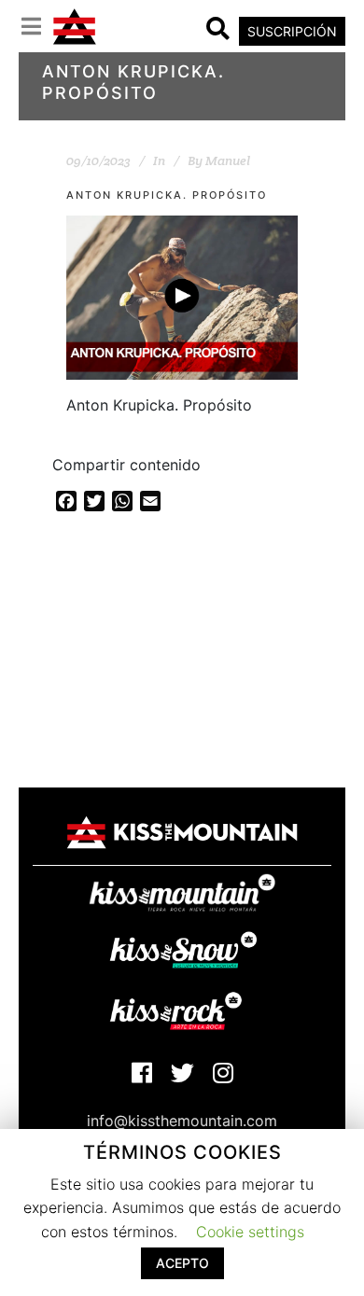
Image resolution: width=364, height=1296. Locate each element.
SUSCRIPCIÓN (292, 31)
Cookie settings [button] (250, 1231)
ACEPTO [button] (182, 1263)
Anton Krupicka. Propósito (166, 195)
